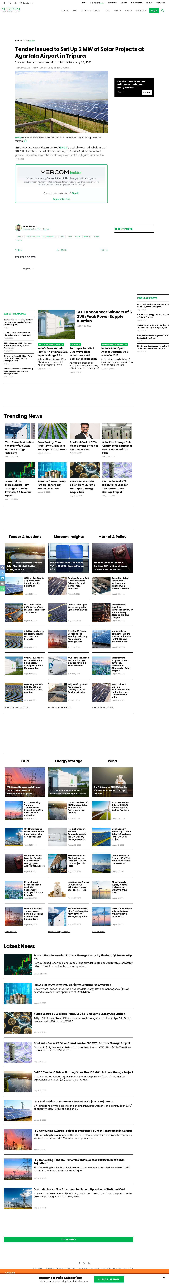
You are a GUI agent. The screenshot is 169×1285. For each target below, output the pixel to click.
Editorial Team (55, 1268)
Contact (71, 1268)
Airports (20, 237)
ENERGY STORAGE (91, 10)
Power (77, 237)
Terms (133, 1268)
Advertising (38, 1268)
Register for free (61, 199)
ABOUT (149, 3)
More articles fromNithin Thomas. (36, 229)
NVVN (70, 237)
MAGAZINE (141, 10)
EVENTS (124, 3)
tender (19, 241)
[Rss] (9, 3)
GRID (75, 10)
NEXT (103, 249)
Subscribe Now (109, 1279)
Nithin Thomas (39, 68)
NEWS (83, 3)
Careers (83, 1268)
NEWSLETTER (136, 3)
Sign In (75, 193)
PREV (19, 249)
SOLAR (64, 10)
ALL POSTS (61, 249)
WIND (107, 10)
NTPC (62, 237)
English (26, 3)
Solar (96, 237)
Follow (18, 137)
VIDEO (128, 10)
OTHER (117, 10)
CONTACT (160, 3)
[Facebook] (4, 3)
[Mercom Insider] (97, 2)
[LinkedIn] (21, 3)
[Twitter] (15, 3)
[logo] (11, 10)
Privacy (122, 1268)
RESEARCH (112, 3)
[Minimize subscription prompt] (164, 1277)
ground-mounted (50, 237)
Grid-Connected (33, 237)
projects (87, 237)
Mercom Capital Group (103, 1268)
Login (154, 10)
